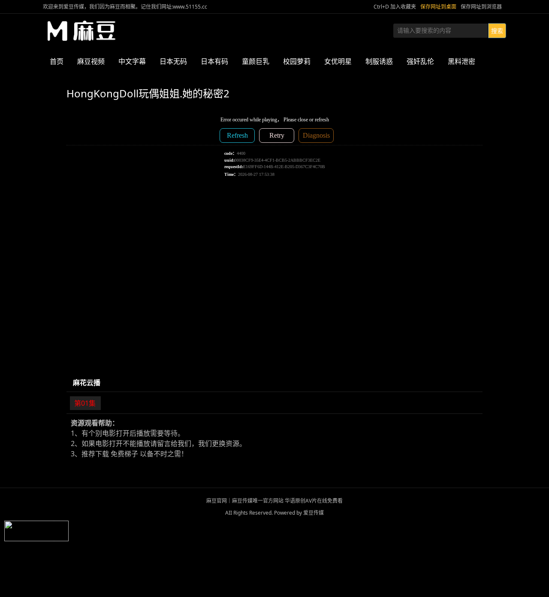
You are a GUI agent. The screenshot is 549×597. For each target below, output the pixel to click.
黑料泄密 (461, 61)
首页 (56, 61)
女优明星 (338, 61)
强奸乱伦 (420, 61)
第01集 (85, 403)
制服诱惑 (379, 61)
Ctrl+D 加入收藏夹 (395, 6)
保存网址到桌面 (438, 6)
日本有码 (214, 61)
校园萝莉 (297, 61)
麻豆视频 (91, 61)
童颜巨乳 (255, 61)
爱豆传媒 (81, 31)
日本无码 (173, 61)
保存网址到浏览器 (481, 6)
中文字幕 (132, 61)
